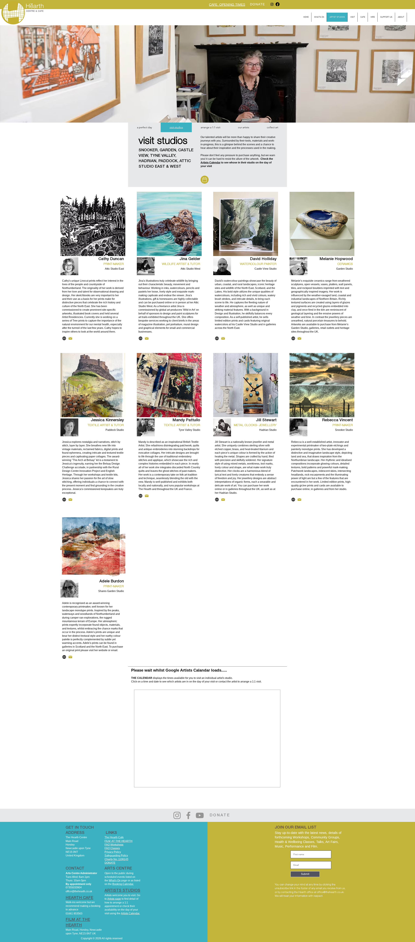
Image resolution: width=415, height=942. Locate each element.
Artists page (114, 898)
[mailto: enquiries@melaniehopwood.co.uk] (299, 338)
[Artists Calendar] (205, 180)
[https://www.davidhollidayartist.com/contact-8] (223, 338)
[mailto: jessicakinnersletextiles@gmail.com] (70, 499)
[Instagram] (272, 4)
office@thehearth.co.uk (330, 892)
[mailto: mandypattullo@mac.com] (147, 496)
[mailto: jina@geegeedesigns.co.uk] (147, 338)
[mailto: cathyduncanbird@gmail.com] (70, 338)
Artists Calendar (210, 162)
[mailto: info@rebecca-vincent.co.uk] (299, 499)
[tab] (144, 127)
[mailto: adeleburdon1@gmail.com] (70, 657)
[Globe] (64, 338)
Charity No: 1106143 (116, 859)
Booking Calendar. (123, 884)
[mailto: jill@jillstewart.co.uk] (223, 499)
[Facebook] (277, 4)
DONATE (110, 862)
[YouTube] (200, 815)
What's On (115, 880)
